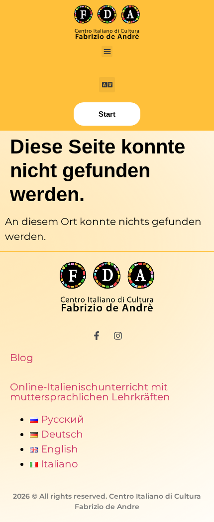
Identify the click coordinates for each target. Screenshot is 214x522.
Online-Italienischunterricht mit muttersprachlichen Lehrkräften (90, 392)
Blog (21, 358)
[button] (107, 51)
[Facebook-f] (96, 335)
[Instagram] (117, 335)
